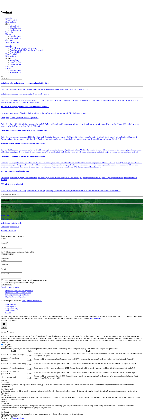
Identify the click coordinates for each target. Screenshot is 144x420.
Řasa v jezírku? (15, 52)
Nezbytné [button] (4, 342)
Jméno (3, 238)
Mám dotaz (5, 215)
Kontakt (8, 34)
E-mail (4, 247)
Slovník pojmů (10, 306)
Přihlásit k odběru (7, 254)
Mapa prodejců (15, 38)
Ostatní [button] (3, 410)
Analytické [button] (5, 393)
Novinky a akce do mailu (10, 287)
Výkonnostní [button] (5, 387)
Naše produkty (10, 22)
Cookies (8, 313)
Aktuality (8, 18)
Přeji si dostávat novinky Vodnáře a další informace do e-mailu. (26, 280)
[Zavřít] (2, 76)
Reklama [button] (4, 401)
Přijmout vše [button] (13, 320)
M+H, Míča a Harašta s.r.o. (32, 301)
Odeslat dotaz (6, 285)
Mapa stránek (10, 311)
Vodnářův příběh (11, 20)
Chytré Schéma (15, 28)
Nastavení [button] (4, 320)
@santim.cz (9, 40)
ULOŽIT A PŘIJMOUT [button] (9, 416)
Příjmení (4, 243)
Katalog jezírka (15, 30)
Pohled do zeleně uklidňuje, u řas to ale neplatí (26, 50)
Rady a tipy (9, 32)
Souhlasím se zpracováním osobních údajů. (19, 252)
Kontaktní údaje (15, 36)
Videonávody (14, 26)
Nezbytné (7, 345)
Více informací (95, 318)
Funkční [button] (4, 380)
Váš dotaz (5, 273)
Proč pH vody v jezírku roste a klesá (23, 48)
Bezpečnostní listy (11, 309)
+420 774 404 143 (12, 42)
